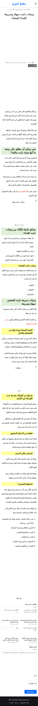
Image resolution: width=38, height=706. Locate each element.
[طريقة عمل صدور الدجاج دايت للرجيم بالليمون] (9, 613)
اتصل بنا (11, 702)
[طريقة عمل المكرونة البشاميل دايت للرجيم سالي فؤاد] (28, 613)
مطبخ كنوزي (19, 9)
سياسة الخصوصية (24, 702)
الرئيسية (26, 9)
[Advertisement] (19, 41)
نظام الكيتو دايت (23, 191)
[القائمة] (36, 4)
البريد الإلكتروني (32, 683)
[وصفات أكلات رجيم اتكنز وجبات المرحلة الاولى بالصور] (9, 631)
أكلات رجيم (11, 9)
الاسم (35, 675)
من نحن (17, 702)
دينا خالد (30, 62)
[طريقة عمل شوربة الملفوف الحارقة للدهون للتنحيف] (28, 631)
